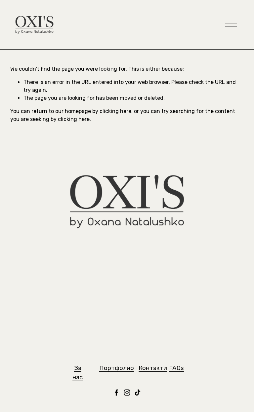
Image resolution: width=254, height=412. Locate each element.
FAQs (176, 368)
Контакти (153, 368)
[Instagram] (127, 392)
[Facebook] (116, 392)
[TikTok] (137, 392)
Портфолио (116, 368)
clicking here (115, 111)
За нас (77, 372)
